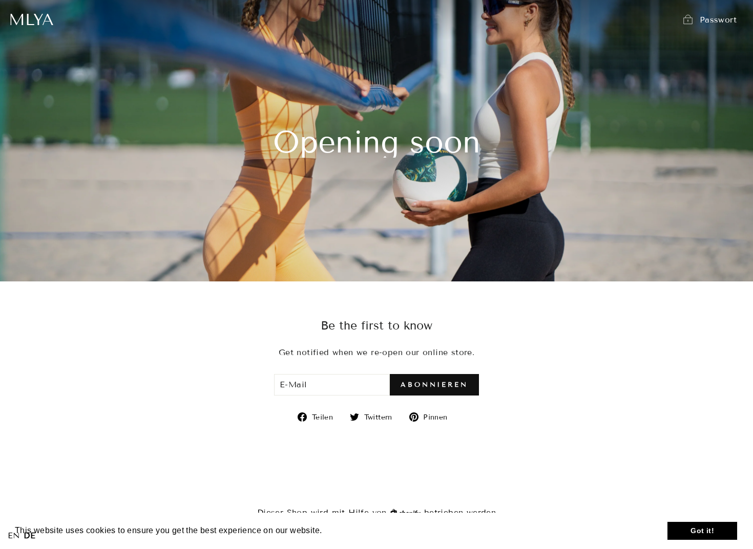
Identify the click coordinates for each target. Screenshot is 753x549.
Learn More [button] (347, 530)
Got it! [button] (702, 530)
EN (14, 535)
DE (29, 535)
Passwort (718, 20)
